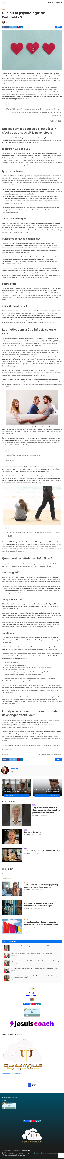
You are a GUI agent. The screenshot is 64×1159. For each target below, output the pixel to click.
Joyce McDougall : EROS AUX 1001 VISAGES (42, 851)
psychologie (50, 754)
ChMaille (10, 22)
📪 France (4, 1100)
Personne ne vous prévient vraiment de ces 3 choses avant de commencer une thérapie (34, 968)
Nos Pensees (29, 908)
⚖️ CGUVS (37, 1153)
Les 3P (4, 9)
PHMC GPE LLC (23, 1155)
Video (34, 804)
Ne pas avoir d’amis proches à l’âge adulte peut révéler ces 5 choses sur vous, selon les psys (35, 961)
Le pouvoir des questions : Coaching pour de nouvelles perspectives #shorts (46, 810)
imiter (49, 690)
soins (55, 754)
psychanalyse (42, 754)
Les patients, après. (32, 832)
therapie (60, 754)
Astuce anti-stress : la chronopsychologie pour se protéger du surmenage (41, 886)
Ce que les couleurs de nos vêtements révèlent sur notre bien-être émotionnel (41, 923)
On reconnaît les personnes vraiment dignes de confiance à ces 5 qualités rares (32, 953)
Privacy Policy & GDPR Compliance (11, 1073)
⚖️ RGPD (43, 1153)
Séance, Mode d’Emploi (54, 1153)
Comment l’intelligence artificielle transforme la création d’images (38, 904)
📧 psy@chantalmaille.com (9, 1097)
